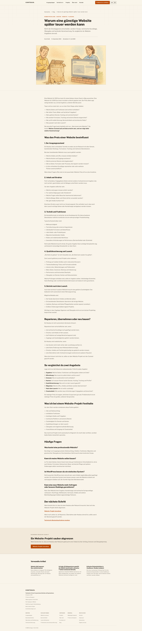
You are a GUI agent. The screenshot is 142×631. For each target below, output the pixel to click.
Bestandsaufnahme (30, 617)
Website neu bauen (45, 615)
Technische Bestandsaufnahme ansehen (57, 520)
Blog (54, 11)
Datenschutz (82, 620)
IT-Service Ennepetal (30, 597)
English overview (82, 622)
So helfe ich (60, 2)
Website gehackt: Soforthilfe (32, 599)
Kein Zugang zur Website (31, 601)
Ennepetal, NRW (29, 594)
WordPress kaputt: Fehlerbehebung (33, 604)
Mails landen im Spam (30, 606)
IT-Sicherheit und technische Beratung (49, 622)
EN (115, 2)
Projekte (68, 2)
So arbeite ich (62, 620)
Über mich (74, 2)
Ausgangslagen (50, 2)
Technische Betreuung (30, 622)
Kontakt (81, 2)
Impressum (81, 617)
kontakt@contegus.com (31, 608)
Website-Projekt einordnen (52, 511)
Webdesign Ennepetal (72, 615)
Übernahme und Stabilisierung (32, 620)
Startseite (47, 11)
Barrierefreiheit (44, 617)
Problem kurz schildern (102, 2)
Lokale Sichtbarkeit (45, 620)
